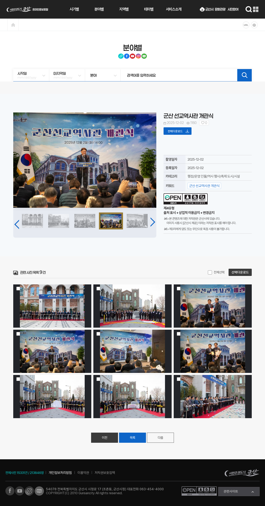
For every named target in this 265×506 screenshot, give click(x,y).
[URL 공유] (246, 24)
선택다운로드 (240, 272)
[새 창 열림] (9, 490)
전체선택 (219, 272)
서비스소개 (173, 9)
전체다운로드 (175, 131)
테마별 (148, 9)
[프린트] (254, 24)
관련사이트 (231, 491)
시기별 (74, 9)
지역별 (124, 9)
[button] (19, 223)
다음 (160, 438)
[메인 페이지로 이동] (27, 9)
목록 (132, 438)
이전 (104, 438)
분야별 (99, 9)
